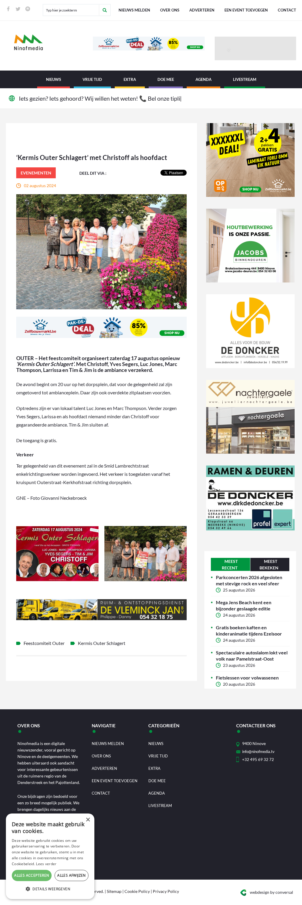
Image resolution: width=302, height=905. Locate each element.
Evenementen (36, 172)
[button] (50, 889)
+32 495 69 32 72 (258, 759)
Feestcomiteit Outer (44, 643)
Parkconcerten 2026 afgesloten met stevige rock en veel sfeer (249, 580)
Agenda (203, 79)
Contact (287, 10)
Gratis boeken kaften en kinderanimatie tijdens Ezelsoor (249, 630)
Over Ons (169, 10)
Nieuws (53, 79)
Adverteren (201, 10)
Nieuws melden (134, 10)
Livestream (244, 79)
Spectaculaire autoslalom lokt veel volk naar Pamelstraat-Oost (252, 655)
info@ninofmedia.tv (258, 751)
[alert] (50, 856)
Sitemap (114, 891)
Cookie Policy (137, 891)
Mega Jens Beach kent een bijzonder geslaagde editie (243, 605)
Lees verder (46, 863)
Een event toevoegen (246, 10)
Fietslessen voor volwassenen (247, 677)
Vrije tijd (92, 79)
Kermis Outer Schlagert (101, 643)
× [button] (88, 820)
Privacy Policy (166, 891)
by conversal (271, 892)
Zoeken (105, 10)
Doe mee (165, 79)
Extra (130, 79)
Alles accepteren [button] (31, 875)
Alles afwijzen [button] (71, 875)
